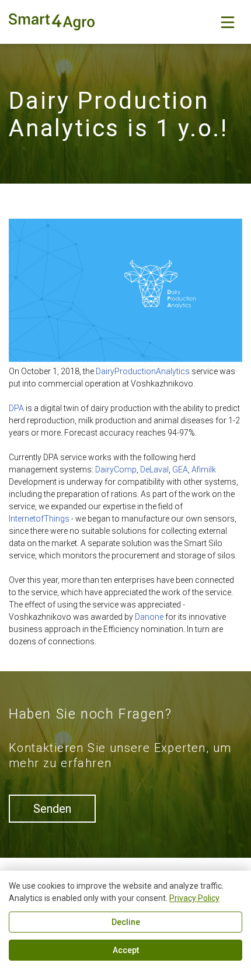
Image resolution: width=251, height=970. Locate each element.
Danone (149, 617)
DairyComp (116, 469)
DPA (16, 408)
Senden (52, 809)
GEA (180, 469)
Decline (125, 922)
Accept (126, 950)
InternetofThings (39, 518)
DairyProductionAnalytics (143, 371)
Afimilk (203, 469)
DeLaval (154, 469)
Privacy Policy (194, 898)
